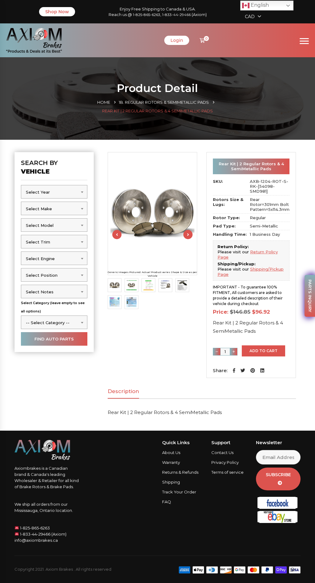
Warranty (171, 462)
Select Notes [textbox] (40, 291)
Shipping (171, 482)
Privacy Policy (225, 462)
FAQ (166, 501)
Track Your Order (179, 491)
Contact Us (222, 452)
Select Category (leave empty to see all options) (53, 307)
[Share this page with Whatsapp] (298, 569)
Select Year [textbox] (38, 192)
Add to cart (263, 350)
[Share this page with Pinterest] (252, 370)
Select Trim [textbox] (38, 241)
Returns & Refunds (180, 472)
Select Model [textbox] (40, 225)
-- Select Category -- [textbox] (48, 322)
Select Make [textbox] (39, 208)
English (259, 5)
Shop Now (57, 11)
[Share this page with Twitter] (243, 370)
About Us (171, 452)
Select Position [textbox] (42, 275)
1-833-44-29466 (176, 14)
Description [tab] (123, 391)
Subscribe (278, 474)
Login (176, 40)
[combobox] (54, 192)
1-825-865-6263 (146, 14)
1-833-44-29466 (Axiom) (42, 534)
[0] (202, 40)
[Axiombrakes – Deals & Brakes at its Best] (34, 40)
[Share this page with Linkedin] (262, 370)
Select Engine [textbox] (40, 258)
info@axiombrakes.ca (36, 540)
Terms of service (227, 472)
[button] (234, 370)
